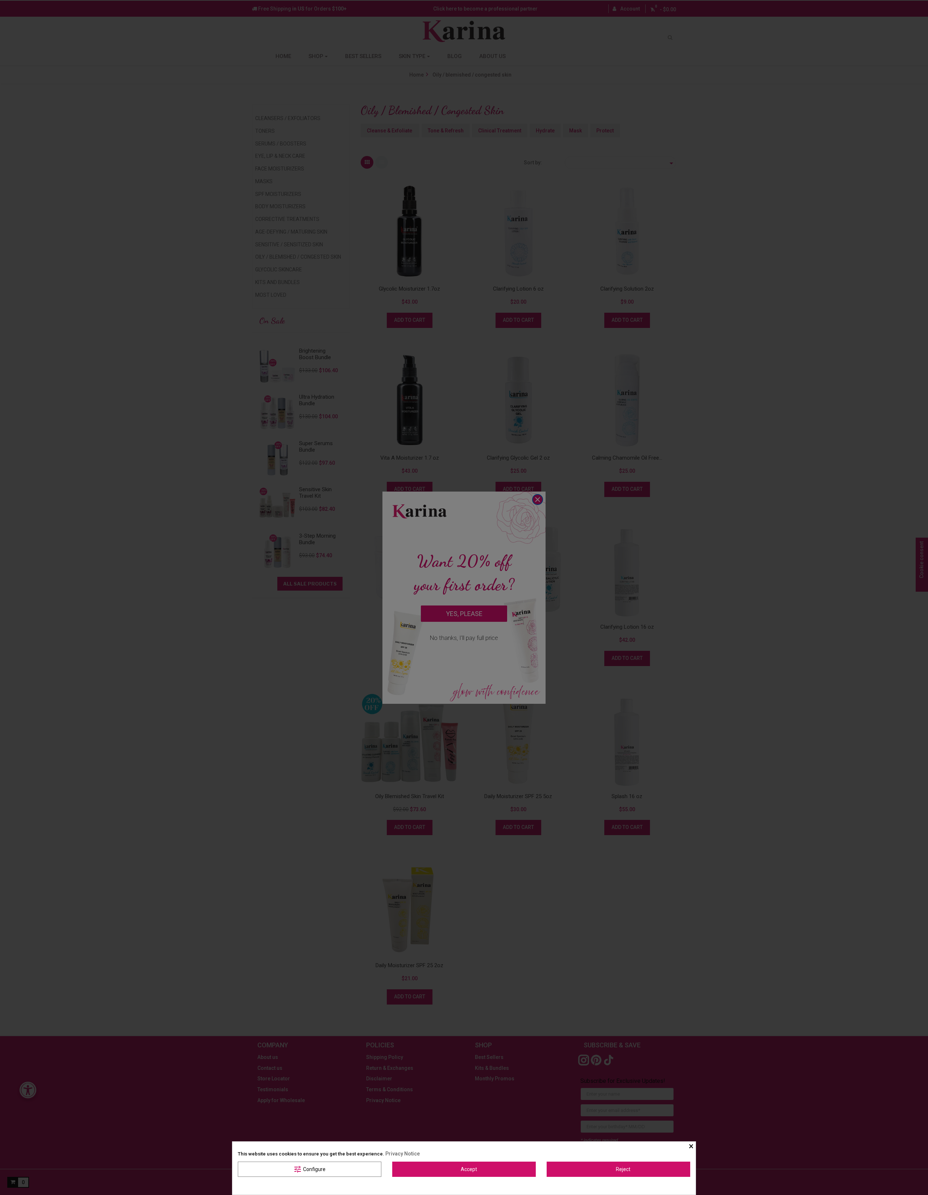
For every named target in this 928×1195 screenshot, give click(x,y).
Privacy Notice (402, 1154)
